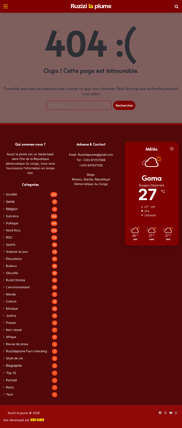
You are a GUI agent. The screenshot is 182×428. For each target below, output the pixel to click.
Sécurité (12, 273)
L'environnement (18, 287)
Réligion (12, 209)
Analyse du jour (17, 251)
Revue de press (17, 344)
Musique (12, 308)
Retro (10, 387)
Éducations (14, 259)
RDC (9, 237)
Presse (11, 322)
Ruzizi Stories (15, 280)
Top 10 (11, 373)
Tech (9, 394)
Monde (11, 294)
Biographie (14, 365)
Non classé (14, 330)
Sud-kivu (12, 216)
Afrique (11, 337)
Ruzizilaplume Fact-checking (26, 351)
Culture (11, 301)
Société (11, 194)
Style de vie (14, 358)
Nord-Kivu (13, 230)
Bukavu (11, 266)
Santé (10, 201)
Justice (11, 315)
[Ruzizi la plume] (91, 6)
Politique (12, 223)
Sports (10, 244)
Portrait (11, 380)
